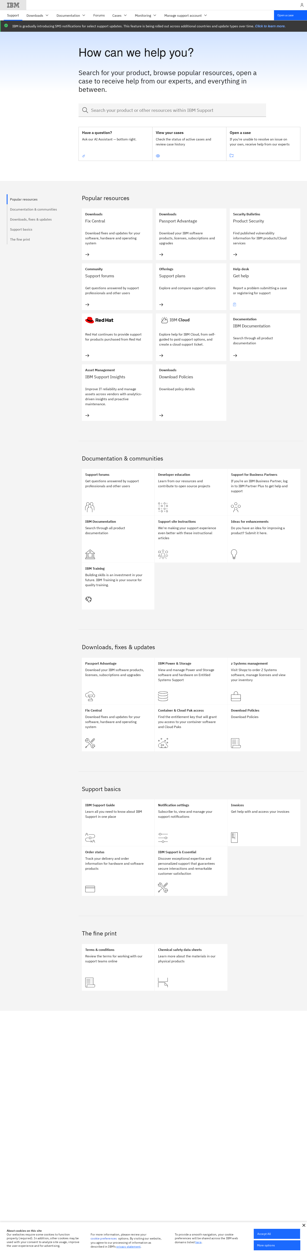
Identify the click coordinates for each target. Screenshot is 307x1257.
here (198, 1242)
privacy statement (128, 1246)
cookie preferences (104, 1238)
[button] (303, 1225)
